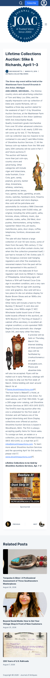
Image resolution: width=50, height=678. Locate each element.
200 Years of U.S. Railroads (16, 661)
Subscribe (31, 3)
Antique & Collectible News (16, 74)
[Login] (44, 3)
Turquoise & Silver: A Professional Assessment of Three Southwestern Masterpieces (20, 581)
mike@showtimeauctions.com (19, 444)
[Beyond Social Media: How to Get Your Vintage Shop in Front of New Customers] (25, 604)
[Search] (20, 3)
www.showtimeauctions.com (20, 389)
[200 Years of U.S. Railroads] (25, 644)
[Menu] (46, 24)
